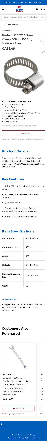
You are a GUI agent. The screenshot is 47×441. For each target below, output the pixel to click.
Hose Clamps (12, 25)
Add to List (25, 133)
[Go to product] (18, 357)
